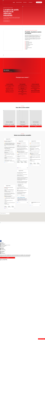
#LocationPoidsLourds (24, 192)
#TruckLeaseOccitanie (19, 192)
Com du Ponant (5, 259)
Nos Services (24, 2)
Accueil (14, 2)
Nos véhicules (30, 2)
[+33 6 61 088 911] (22, 268)
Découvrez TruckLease (19, 2)
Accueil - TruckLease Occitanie (21, 197)
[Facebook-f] (1, 241)
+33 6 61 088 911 (22, 270)
